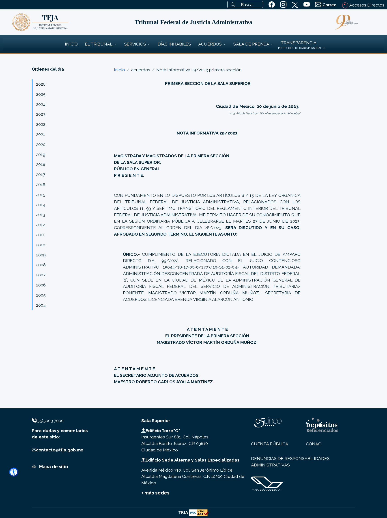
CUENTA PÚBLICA (269, 443)
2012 (40, 224)
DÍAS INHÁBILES (174, 43)
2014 (40, 204)
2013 (40, 214)
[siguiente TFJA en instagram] (283, 4)
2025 (40, 94)
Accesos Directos (366, 4)
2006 (41, 284)
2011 (40, 234)
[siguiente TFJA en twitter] (295, 4)
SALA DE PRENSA (251, 43)
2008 (41, 264)
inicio (119, 69)
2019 (40, 154)
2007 (40, 274)
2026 (40, 84)
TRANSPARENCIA (298, 42)
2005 (41, 295)
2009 (41, 254)
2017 (40, 174)
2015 (40, 194)
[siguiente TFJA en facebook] (272, 4)
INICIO (71, 43)
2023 (40, 114)
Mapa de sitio (53, 466)
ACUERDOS (210, 43)
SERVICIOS (135, 43)
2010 (40, 244)
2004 (41, 305)
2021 (40, 134)
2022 (40, 124)
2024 (40, 104)
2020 (40, 144)
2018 (40, 164)
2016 (40, 184)
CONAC (313, 443)
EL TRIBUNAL (98, 43)
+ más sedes (155, 493)
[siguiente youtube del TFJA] (306, 4)
